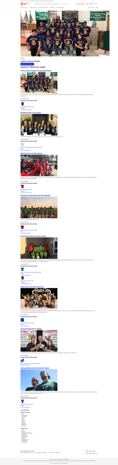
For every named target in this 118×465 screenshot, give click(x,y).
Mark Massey (38, 153)
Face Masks (24, 416)
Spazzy (47, 368)
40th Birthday (25, 440)
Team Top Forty (26, 287)
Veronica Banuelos (45, 70)
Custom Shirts (25, 415)
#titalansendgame (27, 113)
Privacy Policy (44, 460)
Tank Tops (24, 425)
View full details (24, 98)
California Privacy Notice (53, 460)
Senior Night (24, 442)
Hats (22, 418)
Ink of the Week (25, 410)
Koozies (23, 421)
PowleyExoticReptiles (28, 329)
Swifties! (38, 113)
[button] (93, 4)
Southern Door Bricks (28, 236)
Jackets (23, 420)
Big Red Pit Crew (26, 153)
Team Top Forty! (38, 287)
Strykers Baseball (44, 195)
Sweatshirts (24, 424)
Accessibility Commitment (63, 460)
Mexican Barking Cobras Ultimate (32, 368)
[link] (24, 4)
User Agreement (73, 460)
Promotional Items (61, 459)
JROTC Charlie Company (29, 70)
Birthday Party (25, 439)
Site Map (67, 459)
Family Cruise (24, 435)
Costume (24, 431)
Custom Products (53, 459)
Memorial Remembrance (27, 432)
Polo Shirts (24, 423)
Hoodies (23, 419)
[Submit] (36, 4)
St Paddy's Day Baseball (28, 195)
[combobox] (52, 4)
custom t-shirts (38, 460)
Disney (23, 430)
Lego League (41, 236)
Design (27, 64)
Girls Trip (23, 438)
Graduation (24, 434)
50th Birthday (24, 436)
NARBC (39, 329)
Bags (23, 414)
